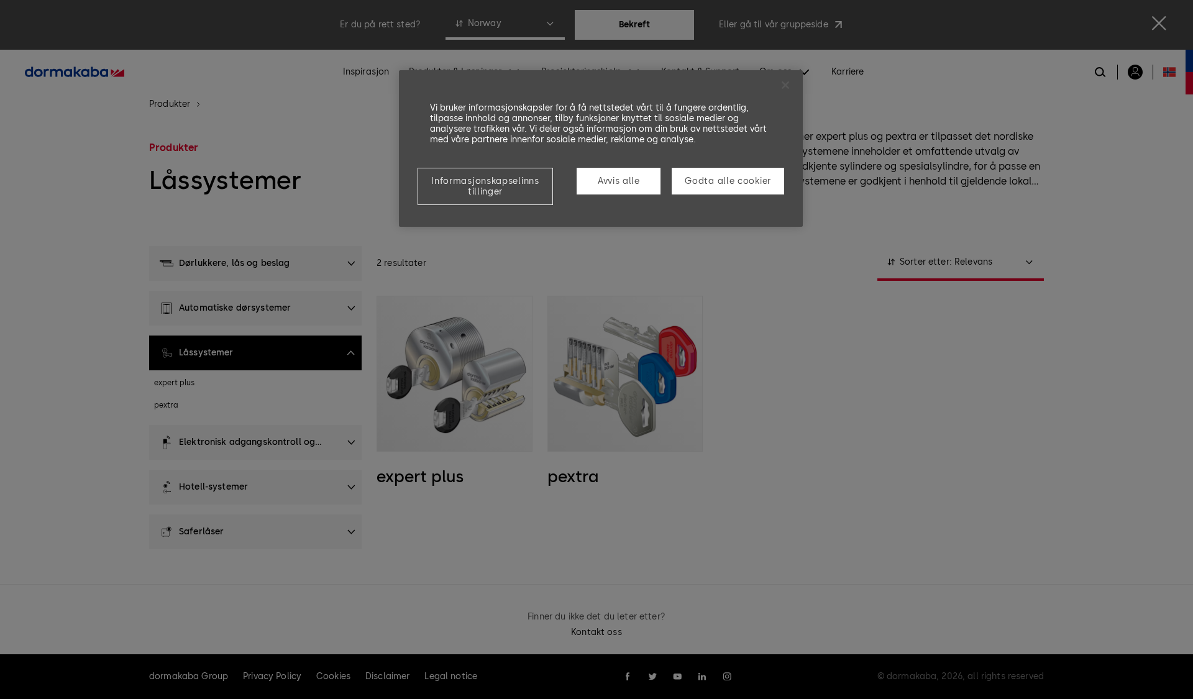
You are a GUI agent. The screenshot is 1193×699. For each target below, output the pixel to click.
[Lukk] (785, 85)
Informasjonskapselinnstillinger (485, 186)
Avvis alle (619, 181)
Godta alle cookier (728, 181)
